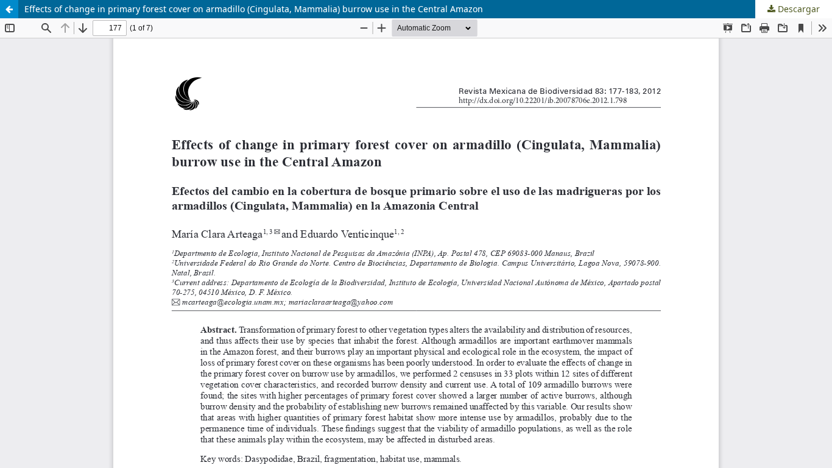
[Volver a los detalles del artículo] (9, 9)
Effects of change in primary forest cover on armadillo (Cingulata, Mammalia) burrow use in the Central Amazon (253, 9)
